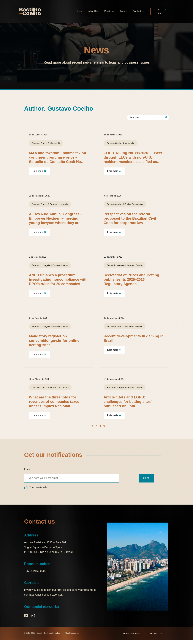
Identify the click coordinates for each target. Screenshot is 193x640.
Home (79, 11)
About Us (93, 11)
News (123, 11)
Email (27, 469)
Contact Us (138, 11)
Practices (109, 11)
